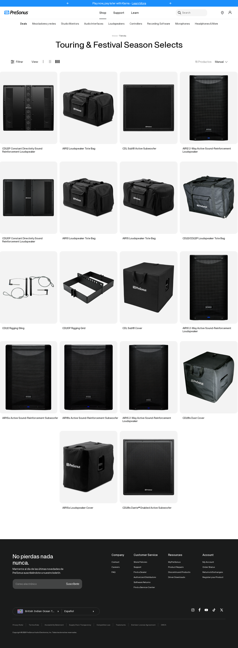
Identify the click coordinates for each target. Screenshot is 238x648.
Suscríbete (72, 583)
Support (118, 12)
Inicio (114, 36)
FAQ (113, 572)
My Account (208, 562)
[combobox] (191, 12)
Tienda (122, 36)
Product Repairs (175, 567)
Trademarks (121, 625)
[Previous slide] (68, 3)
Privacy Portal (18, 625)
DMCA (163, 625)
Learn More (139, 3)
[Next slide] (170, 3)
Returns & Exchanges (212, 572)
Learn (135, 12)
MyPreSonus (174, 562)
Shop (102, 12)
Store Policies (140, 562)
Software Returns (142, 582)
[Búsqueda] (179, 12)
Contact (115, 562)
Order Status (208, 567)
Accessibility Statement (54, 625)
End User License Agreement (143, 625)
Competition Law (103, 625)
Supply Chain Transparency (80, 625)
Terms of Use (34, 625)
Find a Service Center (144, 587)
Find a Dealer (140, 572)
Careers (116, 567)
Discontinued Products (179, 572)
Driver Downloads (176, 577)
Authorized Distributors (145, 577)
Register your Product (212, 577)
